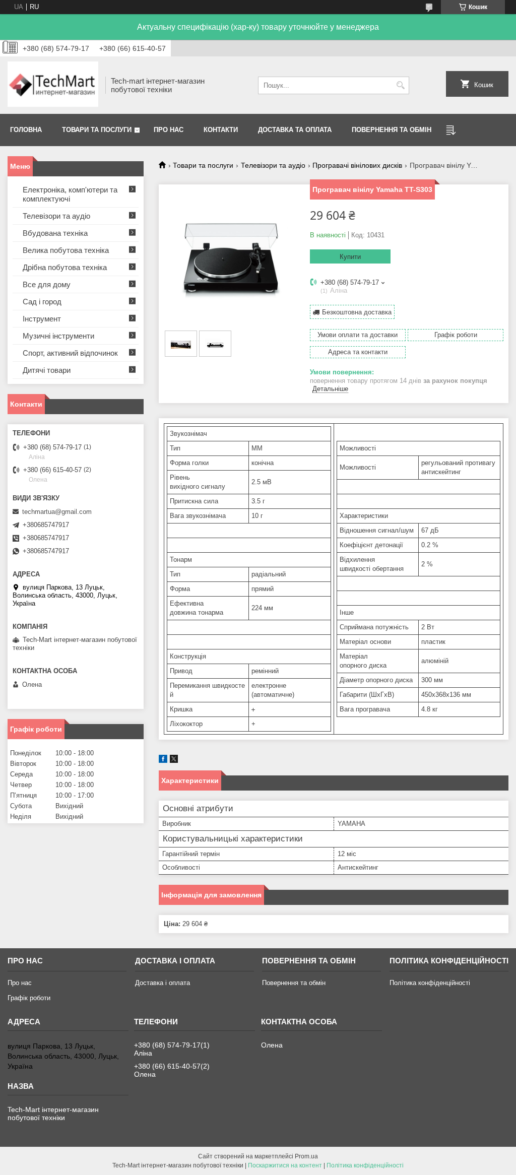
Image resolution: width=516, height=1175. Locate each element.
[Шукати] (400, 85)
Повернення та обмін (391, 130)
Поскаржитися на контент (285, 1165)
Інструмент (42, 318)
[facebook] (163, 760)
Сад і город (42, 301)
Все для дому (47, 284)
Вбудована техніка (55, 233)
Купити (350, 256)
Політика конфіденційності (430, 983)
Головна (26, 130)
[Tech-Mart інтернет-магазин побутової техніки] (53, 85)
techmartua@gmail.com (57, 511)
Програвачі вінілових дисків (357, 165)
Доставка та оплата (295, 130)
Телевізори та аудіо (273, 165)
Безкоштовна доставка (357, 312)
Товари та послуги (97, 130)
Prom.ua (306, 1156)
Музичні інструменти (58, 336)
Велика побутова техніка (66, 250)
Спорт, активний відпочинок (70, 353)
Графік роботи (29, 998)
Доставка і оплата (162, 983)
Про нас (168, 130)
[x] (174, 760)
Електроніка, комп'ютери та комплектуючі (70, 194)
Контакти (221, 130)
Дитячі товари (47, 370)
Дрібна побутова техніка (65, 267)
